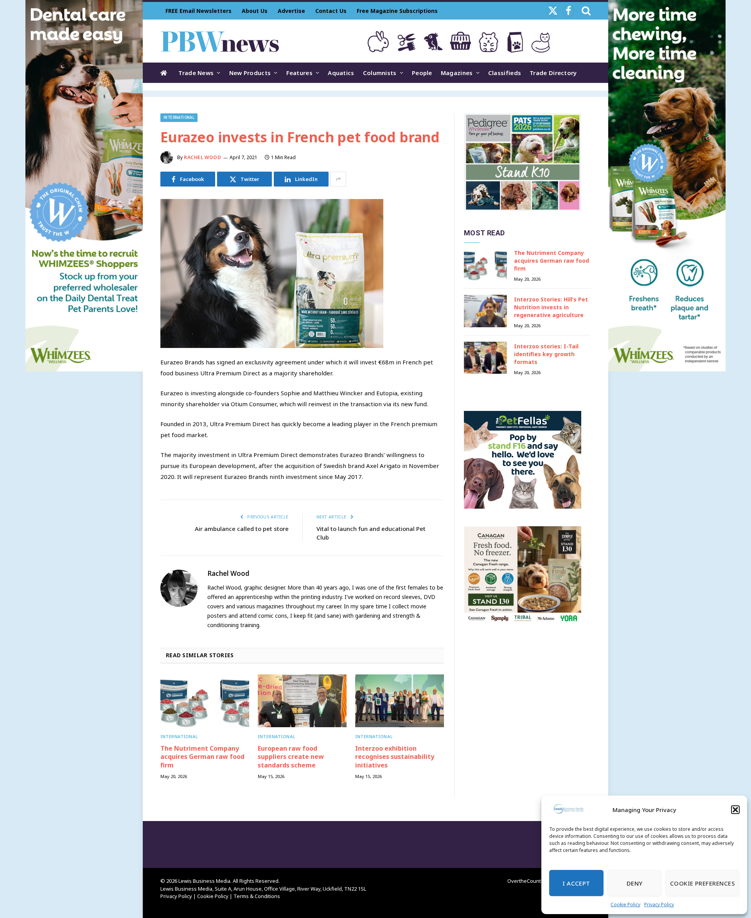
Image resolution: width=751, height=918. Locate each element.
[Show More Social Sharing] (338, 179)
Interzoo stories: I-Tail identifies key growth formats (546, 354)
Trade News (196, 73)
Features (299, 73)
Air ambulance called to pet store (242, 529)
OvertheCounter (526, 880)
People (422, 73)
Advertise (291, 10)
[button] (735, 810)
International (178, 117)
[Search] (585, 11)
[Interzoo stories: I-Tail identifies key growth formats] (485, 358)
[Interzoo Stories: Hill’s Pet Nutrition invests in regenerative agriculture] (485, 311)
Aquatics (341, 73)
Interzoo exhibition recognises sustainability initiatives (394, 757)
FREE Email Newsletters (198, 10)
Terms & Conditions (257, 896)
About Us (255, 10)
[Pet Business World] (219, 41)
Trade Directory (553, 73)
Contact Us (331, 10)
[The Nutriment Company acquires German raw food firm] (204, 700)
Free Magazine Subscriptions (397, 10)
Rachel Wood (202, 157)
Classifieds (504, 73)
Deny (635, 883)
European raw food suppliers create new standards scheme (291, 757)
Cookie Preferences (702, 883)
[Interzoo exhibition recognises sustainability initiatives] (399, 700)
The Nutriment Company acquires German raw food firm (202, 757)
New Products (250, 73)
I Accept (576, 883)
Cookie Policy (625, 904)
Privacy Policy (659, 904)
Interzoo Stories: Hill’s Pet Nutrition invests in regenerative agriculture (551, 307)
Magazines (457, 73)
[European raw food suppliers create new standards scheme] (302, 700)
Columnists (380, 73)
